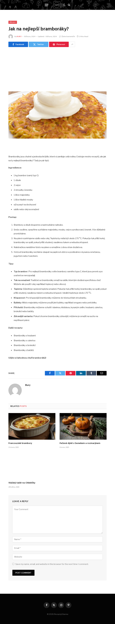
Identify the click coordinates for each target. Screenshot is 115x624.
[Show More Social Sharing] (72, 44)
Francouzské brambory (20, 443)
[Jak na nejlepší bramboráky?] (57, 115)
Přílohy (13, 22)
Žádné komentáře (68, 36)
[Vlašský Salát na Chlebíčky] (31, 466)
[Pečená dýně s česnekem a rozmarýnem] (83, 426)
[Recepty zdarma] (56, 5)
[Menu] (46, 5)
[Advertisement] (57, 68)
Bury (19, 36)
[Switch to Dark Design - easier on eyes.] (64, 5)
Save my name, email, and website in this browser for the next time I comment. (52, 564)
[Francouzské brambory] (31, 426)
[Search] (68, 5)
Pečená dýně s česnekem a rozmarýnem (80, 443)
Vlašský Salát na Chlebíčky (21, 483)
